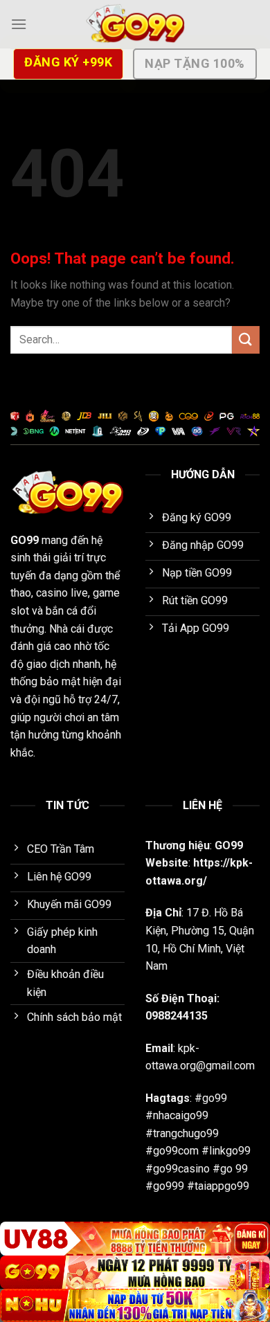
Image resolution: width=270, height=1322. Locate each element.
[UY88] (135, 1238)
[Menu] (18, 24)
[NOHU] (135, 1305)
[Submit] (246, 339)
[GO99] (135, 24)
